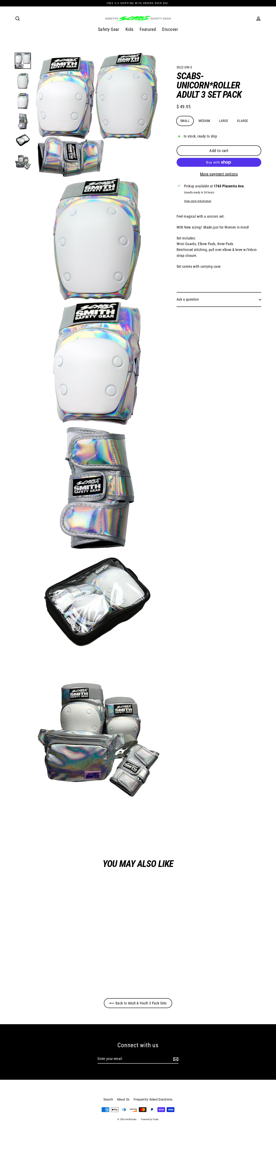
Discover (170, 29)
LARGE (223, 121)
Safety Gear (108, 29)
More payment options (219, 174)
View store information (197, 201)
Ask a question (188, 299)
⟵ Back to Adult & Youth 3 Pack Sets (138, 1003)
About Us (123, 1099)
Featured (148, 29)
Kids (129, 29)
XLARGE (242, 121)
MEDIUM (204, 121)
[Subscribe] (175, 1059)
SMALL (185, 121)
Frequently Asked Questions (153, 1099)
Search (108, 1099)
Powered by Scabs (149, 1119)
